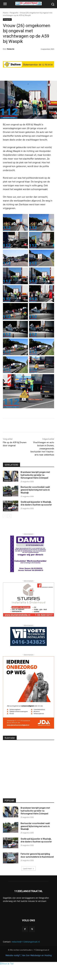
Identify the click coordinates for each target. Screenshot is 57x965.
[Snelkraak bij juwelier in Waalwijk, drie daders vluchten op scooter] (10, 506)
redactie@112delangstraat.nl (26, 941)
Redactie (10, 49)
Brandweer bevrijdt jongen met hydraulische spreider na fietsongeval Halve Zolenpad (35, 475)
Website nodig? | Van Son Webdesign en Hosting (28, 955)
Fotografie (14, 12)
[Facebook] (25, 929)
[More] (43, 73)
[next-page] (9, 516)
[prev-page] (5, 516)
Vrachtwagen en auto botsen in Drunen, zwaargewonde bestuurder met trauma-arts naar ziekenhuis (42, 448)
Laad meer (27, 868)
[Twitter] (32, 929)
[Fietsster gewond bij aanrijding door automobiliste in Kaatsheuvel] (10, 858)
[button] (7, 963)
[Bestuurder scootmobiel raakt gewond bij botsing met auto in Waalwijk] (10, 491)
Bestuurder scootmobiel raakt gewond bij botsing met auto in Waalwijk (35, 490)
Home (5, 12)
